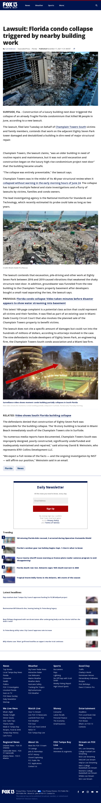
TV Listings (32, 748)
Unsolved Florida (9, 690)
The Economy (59, 721)
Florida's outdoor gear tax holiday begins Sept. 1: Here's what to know (50, 548)
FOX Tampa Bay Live (36, 733)
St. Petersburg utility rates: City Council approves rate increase (27, 630)
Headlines (82, 712)
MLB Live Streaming (87, 757)
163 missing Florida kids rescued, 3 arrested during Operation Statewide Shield (54, 538)
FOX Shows (83, 721)
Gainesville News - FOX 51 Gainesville (12, 752)
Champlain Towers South (71, 127)
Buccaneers (58, 669)
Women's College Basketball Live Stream (88, 772)
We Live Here (10, 708)
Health (5, 681)
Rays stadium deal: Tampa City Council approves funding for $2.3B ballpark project (35, 597)
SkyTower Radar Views (37, 669)
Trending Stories (85, 718)
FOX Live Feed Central (37, 727)
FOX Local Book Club (87, 715)
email (97, 792)
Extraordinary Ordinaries (88, 678)
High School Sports (61, 686)
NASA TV (31, 730)
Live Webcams (34, 675)
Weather (33, 665)
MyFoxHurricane (34, 690)
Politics (6, 684)
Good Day (84, 665)
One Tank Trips (9, 721)
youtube (92, 792)
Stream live (57, 748)
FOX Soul (31, 724)
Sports (57, 665)
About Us (33, 742)
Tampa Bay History (10, 733)
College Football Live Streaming (87, 752)
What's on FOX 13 (86, 724)
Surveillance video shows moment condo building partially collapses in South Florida (40, 402)
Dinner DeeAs (8, 718)
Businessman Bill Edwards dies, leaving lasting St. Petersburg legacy (30, 608)
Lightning (57, 675)
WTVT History (33, 754)
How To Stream (34, 712)
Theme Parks (8, 724)
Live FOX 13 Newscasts (37, 715)
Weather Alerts (34, 681)
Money (57, 708)
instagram (88, 792)
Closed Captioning (35, 757)
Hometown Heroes (86, 675)
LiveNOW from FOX (36, 718)
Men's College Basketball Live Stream (88, 766)
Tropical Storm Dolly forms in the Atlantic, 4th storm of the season (48, 578)
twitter (83, 792)
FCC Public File (34, 760)
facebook (78, 792)
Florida (34, 49)
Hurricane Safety (34, 684)
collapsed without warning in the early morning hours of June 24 (42, 183)
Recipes (82, 681)
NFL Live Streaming (86, 748)
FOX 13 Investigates (11, 687)
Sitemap (6, 702)
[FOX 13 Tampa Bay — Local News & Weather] (11, 5)
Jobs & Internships (35, 751)
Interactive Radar (35, 672)
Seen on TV (7, 693)
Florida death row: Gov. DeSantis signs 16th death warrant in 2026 (48, 568)
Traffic (81, 669)
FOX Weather (33, 693)
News (20, 468)
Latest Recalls (59, 715)
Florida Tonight (9, 715)
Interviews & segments (62, 751)
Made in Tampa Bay (11, 727)
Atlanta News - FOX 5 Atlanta (11, 757)
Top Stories (7, 669)
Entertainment (87, 708)
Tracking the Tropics (36, 687)
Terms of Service (52, 522)
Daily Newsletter (9, 699)
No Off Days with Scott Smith (62, 679)
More (61, 5)
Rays (55, 672)
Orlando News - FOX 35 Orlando (12, 746)
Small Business (59, 724)
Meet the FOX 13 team (37, 745)
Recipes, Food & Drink (12, 730)
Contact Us (32, 766)
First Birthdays (84, 684)
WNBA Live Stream (86, 776)
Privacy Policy (53, 520)
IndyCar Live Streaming (88, 762)
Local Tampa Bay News (12, 672)
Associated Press (24, 49)
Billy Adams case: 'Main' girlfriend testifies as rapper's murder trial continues (33, 641)
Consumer (7, 678)
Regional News (11, 742)
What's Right (8, 712)
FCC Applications (35, 763)
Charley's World (85, 672)
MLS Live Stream (85, 779)
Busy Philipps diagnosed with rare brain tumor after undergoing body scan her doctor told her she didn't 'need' (41, 620)
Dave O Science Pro (87, 687)
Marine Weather (34, 678)
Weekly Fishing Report (62, 683)
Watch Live (34, 708)
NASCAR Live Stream (87, 759)
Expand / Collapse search (96, 5)
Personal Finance (60, 718)
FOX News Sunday (10, 696)
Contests (82, 727)
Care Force (7, 735)
